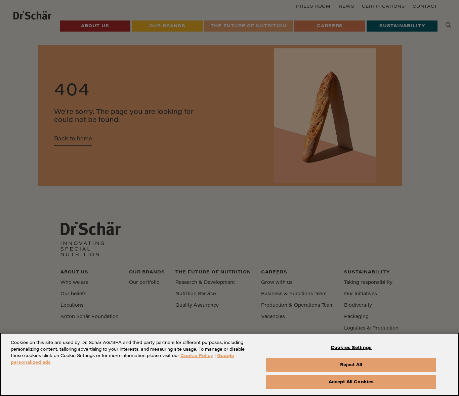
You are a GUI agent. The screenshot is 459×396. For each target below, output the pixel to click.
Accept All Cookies (351, 382)
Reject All (351, 365)
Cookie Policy (196, 356)
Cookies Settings (351, 348)
